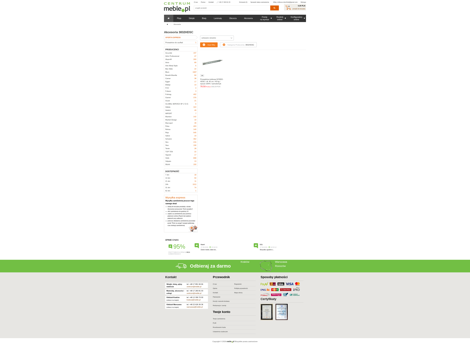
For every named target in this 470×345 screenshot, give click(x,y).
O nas (196, 2)
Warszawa (281, 261)
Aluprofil (180, 59)
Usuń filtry (211, 45)
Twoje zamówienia (219, 319)
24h (180, 184)
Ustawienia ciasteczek (220, 332)
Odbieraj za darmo (210, 266)
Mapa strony (238, 293)
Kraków (245, 261)
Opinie (215, 288)
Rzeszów (280, 266)
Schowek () (243, 2)
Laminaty (218, 18)
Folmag (180, 94)
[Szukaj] (274, 8)
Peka (180, 126)
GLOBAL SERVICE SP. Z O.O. (180, 104)
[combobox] (217, 38)
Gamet (180, 97)
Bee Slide (180, 69)
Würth (180, 164)
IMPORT (180, 113)
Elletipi (180, 85)
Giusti (180, 101)
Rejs (180, 132)
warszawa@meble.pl (195, 307)
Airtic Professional (180, 56)
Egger (180, 82)
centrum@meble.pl (194, 287)
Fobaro (180, 91)
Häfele (180, 107)
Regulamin (238, 284)
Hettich (180, 110)
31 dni (180, 187)
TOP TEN (180, 152)
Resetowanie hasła (219, 327)
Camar (180, 78)
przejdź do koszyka (299, 9)
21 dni (180, 181)
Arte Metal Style (180, 66)
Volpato (180, 161)
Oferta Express (173, 37)
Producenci (172, 49)
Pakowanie (216, 297)
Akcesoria (248, 18)
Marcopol (180, 123)
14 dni (180, 178)
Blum (181, 72)
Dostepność (172, 171)
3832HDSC (241, 45)
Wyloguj (303, 2)
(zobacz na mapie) (172, 300)
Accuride (180, 53)
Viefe (180, 158)
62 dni (180, 191)
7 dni (180, 175)
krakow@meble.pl (193, 300)
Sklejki (192, 18)
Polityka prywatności (241, 288)
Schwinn (180, 139)
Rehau (180, 129)
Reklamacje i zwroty (219, 305)
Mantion (180, 117)
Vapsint (180, 155)
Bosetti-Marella (180, 75)
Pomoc (203, 2)
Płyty (179, 18)
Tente (180, 148)
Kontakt (211, 2)
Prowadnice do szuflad (180, 42)
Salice (180, 136)
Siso (180, 145)
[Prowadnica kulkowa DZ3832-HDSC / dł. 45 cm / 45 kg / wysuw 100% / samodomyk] (212, 62)
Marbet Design (180, 120)
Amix (180, 62)
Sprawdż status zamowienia (259, 2)
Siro (180, 142)
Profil (214, 323)
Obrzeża (233, 18)
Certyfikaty (268, 299)
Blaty (204, 18)
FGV (180, 88)
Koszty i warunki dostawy (221, 301)
